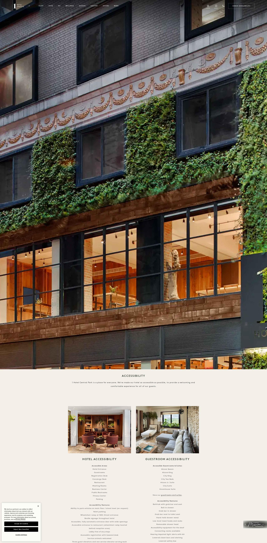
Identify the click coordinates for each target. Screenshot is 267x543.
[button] (29, 6)
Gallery (94, 6)
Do (59, 6)
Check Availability (241, 6)
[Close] (38, 506)
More (116, 6)
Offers (106, 6)
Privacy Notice (20, 519)
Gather (82, 6)
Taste (50, 6)
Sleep (41, 6)
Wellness (70, 6)
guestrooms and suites (171, 495)
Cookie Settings (21, 535)
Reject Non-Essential (21, 529)
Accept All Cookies (21, 523)
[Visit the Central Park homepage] (19, 6)
